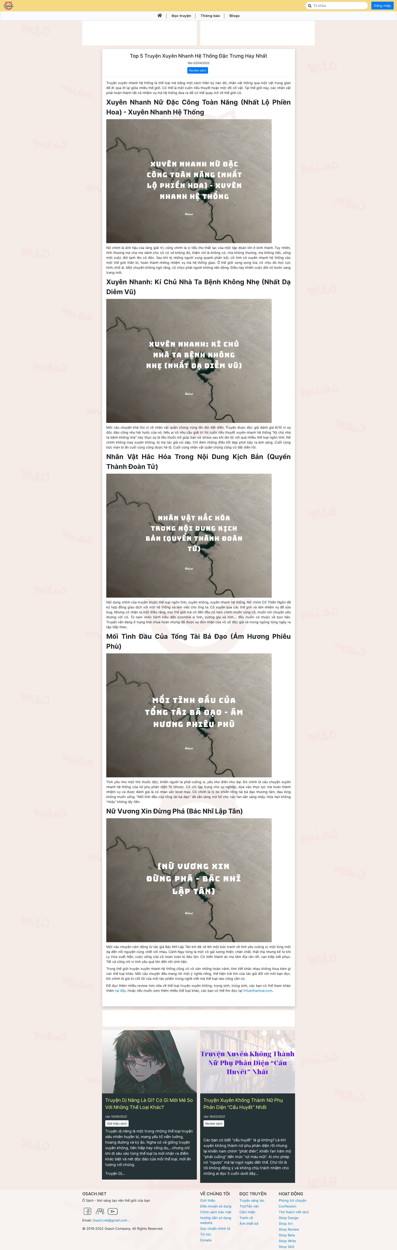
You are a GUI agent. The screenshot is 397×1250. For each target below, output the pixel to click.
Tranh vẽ (246, 1218)
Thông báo (210, 16)
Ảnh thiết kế (248, 1223)
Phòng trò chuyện (292, 1200)
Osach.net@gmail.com (110, 1220)
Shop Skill (286, 1247)
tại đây (120, 990)
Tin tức (205, 1234)
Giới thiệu (207, 1200)
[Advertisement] (139, 33)
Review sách (197, 70)
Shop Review (289, 1229)
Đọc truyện (181, 16)
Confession (287, 1206)
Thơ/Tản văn (249, 1206)
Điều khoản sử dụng (215, 1206)
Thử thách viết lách (294, 1212)
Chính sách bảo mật (215, 1212)
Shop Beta (287, 1235)
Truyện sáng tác (251, 1200)
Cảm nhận (247, 1212)
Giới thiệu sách (117, 1123)
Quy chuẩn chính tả (215, 1228)
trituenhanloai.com (257, 990)
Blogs (235, 16)
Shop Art (286, 1223)
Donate (206, 1240)
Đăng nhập (382, 6)
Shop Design (289, 1218)
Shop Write (287, 1241)
